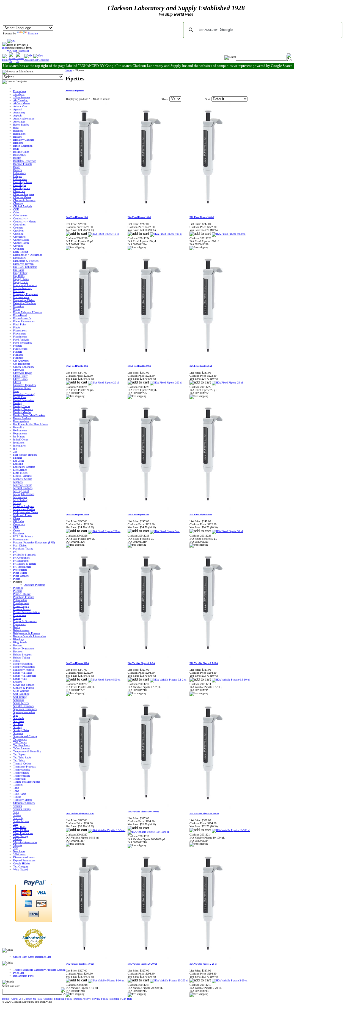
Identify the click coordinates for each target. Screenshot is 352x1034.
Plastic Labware (22, 593)
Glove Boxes (20, 378)
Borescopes (19, 154)
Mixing (17, 503)
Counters (18, 227)
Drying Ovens (21, 279)
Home (68, 70)
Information (19, 445)
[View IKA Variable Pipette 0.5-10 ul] (231, 679)
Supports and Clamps (25, 736)
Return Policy (82, 998)
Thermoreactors (21, 775)
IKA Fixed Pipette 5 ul (138, 514)
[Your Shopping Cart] (11, 40)
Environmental (21, 297)
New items (19, 851)
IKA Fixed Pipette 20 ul (77, 366)
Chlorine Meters (22, 197)
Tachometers (20, 739)
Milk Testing (20, 500)
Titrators (18, 784)
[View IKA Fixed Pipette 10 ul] (103, 233)
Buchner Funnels (22, 163)
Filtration (18, 306)
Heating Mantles (22, 412)
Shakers (17, 681)
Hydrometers (20, 430)
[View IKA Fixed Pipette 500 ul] (104, 679)
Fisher (16, 309)
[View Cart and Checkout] (41, 59)
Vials (16, 811)
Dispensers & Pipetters (25, 260)
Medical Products (22, 487)
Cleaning (18, 203)
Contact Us (30, 998)
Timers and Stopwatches (26, 781)
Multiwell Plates (22, 515)
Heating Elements (23, 409)
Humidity (18, 427)
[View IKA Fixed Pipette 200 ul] (166, 382)
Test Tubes (19, 760)
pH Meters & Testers (24, 563)
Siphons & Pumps (23, 687)
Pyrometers (19, 624)
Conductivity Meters (24, 221)
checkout (24, 50)
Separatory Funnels (23, 669)
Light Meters (20, 472)
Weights (17, 845)
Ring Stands (20, 642)
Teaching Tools (21, 745)
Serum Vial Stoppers (24, 675)
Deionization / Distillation (27, 254)
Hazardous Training (24, 394)
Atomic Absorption (23, 118)
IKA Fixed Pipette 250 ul (77, 514)
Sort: (208, 99)
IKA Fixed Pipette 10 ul (77, 217)
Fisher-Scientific (22, 318)
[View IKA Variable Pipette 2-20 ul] (230, 980)
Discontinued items (24, 857)
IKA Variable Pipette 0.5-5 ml (80, 813)
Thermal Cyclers (22, 763)
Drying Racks (20, 282)
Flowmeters (19, 333)
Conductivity (20, 218)
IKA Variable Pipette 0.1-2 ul (141, 663)
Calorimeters (20, 179)
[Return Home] (4, 47)
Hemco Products (22, 418)
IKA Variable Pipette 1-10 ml (80, 964)
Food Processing (22, 342)
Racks (16, 627)
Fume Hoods (20, 348)
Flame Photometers (24, 321)
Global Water (20, 375)
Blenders (18, 142)
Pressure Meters (22, 609)
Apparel (17, 109)
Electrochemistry (22, 288)
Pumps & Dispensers (25, 621)
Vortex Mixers (21, 821)
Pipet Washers (21, 575)
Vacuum (17, 805)
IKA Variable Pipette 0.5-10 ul (203, 663)
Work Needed (20, 869)
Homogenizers (21, 421)
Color (16, 212)
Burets (16, 166)
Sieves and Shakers (23, 684)
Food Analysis (21, 339)
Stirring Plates (21, 730)
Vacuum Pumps (22, 808)
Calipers (17, 176)
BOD (16, 148)
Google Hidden (21, 863)
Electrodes (18, 291)
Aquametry (19, 112)
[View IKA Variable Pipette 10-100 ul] (231, 830)
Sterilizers (18, 721)
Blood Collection (22, 145)
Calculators (19, 173)
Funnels (17, 351)
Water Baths (19, 827)
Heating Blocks (21, 406)
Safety (16, 660)
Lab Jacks (18, 460)
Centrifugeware (21, 188)
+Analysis (18, 94)
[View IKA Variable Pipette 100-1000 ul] (148, 831)
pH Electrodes (21, 560)
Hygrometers (20, 433)
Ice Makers (19, 436)
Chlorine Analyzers (23, 194)
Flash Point (19, 324)
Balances (18, 130)
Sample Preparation (24, 666)
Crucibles (18, 230)
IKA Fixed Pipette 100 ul (139, 217)
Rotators (18, 651)
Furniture (18, 357)
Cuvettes (18, 245)
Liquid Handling (22, 475)
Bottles (17, 157)
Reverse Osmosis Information (29, 636)
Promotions (19, 91)
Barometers (19, 133)
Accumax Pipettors (34, 584)
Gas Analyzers (21, 360)
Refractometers (21, 630)
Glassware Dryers (22, 372)
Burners (17, 170)
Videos (17, 815)
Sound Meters (21, 702)
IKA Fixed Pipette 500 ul (77, 663)
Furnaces (18, 354)
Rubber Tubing (21, 657)
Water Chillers (21, 830)
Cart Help (127, 998)
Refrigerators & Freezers (26, 633)
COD (16, 209)
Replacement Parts (23, 975)
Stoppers (18, 733)
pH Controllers (21, 557)
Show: (165, 99)
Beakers (17, 136)
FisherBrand (20, 315)
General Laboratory (23, 366)
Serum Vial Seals (22, 672)
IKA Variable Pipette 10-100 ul (204, 813)
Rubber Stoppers (22, 654)
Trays (16, 790)
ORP (16, 527)
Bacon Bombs (21, 124)
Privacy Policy (100, 998)
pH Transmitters (22, 566)
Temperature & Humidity (27, 751)
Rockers (17, 645)
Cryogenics (19, 236)
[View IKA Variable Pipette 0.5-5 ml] (106, 830)
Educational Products (25, 285)
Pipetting (18, 587)
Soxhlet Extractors (23, 706)
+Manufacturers (21, 97)
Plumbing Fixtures (23, 596)
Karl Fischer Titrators (25, 454)
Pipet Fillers (20, 572)
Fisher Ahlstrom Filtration (27, 312)
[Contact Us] (20, 61)
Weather (17, 839)
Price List (18, 972)
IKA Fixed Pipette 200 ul (139, 366)
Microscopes (20, 497)
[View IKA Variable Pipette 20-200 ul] (169, 980)
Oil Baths (18, 521)
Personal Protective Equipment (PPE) (34, 542)
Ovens (16, 530)
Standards (18, 718)
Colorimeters (20, 215)
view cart (12, 50)
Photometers (20, 569)
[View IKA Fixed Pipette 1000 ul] (229, 233)
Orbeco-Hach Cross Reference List (32, 956)
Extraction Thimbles (24, 303)
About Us (16, 998)
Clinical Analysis (22, 206)
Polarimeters (20, 600)
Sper (15, 715)
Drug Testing (20, 272)
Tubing (17, 796)
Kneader (17, 457)
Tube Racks (19, 793)
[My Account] (28, 59)
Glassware (18, 369)
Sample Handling (22, 663)
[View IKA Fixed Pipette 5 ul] (165, 531)
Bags (16, 127)
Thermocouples (21, 769)
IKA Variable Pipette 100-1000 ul (143, 811)
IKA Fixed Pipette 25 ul (200, 366)
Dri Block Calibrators (25, 266)
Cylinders (18, 248)
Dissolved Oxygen (23, 263)
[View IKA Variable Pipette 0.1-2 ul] (168, 679)
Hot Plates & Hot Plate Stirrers (30, 424)
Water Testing (20, 836)
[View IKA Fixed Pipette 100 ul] (166, 233)
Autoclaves (19, 121)
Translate (33, 33)
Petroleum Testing (23, 548)
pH (14, 551)
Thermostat (19, 778)
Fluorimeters (20, 336)
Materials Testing (22, 484)
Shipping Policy (63, 998)
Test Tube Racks (22, 757)
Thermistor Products (24, 766)
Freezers (17, 345)
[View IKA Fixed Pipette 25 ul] (227, 382)
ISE (15, 448)
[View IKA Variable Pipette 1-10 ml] (106, 980)
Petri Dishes (20, 545)
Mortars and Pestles (24, 509)
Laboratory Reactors (24, 466)
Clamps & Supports (24, 200)
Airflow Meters (21, 103)
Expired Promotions (24, 860)
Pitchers (17, 590)
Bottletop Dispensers (24, 160)
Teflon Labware (21, 748)
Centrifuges (19, 185)
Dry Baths (18, 275)
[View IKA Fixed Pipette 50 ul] (227, 531)
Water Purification (23, 833)
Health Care (19, 397)
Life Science (20, 469)
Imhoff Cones (20, 439)
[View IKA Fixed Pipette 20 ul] (103, 382)
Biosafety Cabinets (23, 139)
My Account (45, 998)
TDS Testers (20, 742)
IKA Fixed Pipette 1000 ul (201, 217)
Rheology (18, 639)
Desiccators (19, 257)
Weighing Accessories (25, 842)
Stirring (17, 727)
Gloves (17, 381)
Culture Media (21, 239)
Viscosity (18, 818)
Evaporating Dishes (24, 300)
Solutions (18, 699)
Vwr (15, 824)
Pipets (16, 578)
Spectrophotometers (24, 712)
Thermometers (21, 772)
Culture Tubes (21, 242)
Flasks (16, 327)
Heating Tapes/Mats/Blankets (29, 415)
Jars (15, 451)
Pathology (18, 533)
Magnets (18, 481)
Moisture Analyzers (23, 506)
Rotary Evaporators (23, 648)
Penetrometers (21, 539)
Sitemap (114, 998)
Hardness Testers (22, 388)
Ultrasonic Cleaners (24, 802)
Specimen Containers (25, 709)
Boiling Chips (21, 151)
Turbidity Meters (22, 799)
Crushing (18, 233)
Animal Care (20, 106)
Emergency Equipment (25, 294)
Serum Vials (20, 678)
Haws (16, 391)
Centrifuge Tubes (22, 182)
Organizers (19, 524)
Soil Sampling (21, 693)
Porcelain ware (21, 603)
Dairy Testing (20, 251)
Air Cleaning (20, 100)
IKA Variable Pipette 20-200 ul (142, 964)
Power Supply (21, 606)
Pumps (17, 618)
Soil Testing (20, 696)
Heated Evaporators (23, 400)
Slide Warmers (21, 690)
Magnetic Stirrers (22, 478)
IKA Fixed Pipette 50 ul (200, 514)
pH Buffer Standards (24, 554)
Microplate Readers (23, 494)
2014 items (19, 854)
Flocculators (20, 330)
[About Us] (12, 61)
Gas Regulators (21, 363)
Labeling (18, 463)
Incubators (18, 442)
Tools (16, 787)
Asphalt (17, 115)
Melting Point (21, 490)
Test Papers (19, 754)
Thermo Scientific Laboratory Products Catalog (39, 969)
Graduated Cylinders (24, 385)
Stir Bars (18, 724)
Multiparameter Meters (25, 512)
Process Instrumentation (26, 612)
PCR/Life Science (23, 536)
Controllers (19, 224)
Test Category (20, 866)
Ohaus (16, 518)
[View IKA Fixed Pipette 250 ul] (104, 531)
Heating (17, 403)
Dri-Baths (18, 269)
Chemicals (19, 191)
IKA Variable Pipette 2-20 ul (202, 964)
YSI (15, 848)
